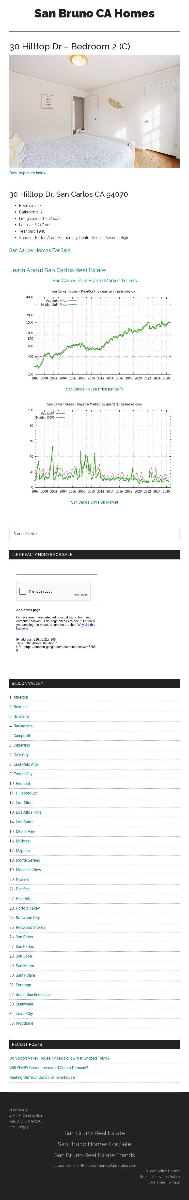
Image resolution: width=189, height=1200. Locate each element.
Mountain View (28, 870)
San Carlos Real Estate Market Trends (94, 281)
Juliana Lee (62, 1166)
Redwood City (28, 917)
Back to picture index (27, 173)
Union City (24, 1013)
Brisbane (21, 716)
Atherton (21, 697)
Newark (22, 879)
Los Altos (24, 802)
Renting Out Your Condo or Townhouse (42, 1077)
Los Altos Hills (28, 812)
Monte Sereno (28, 860)
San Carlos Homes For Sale (40, 250)
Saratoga (23, 985)
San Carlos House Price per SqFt (94, 389)
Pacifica (23, 889)
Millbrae (23, 841)
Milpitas (23, 850)
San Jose (24, 956)
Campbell (22, 735)
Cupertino (22, 745)
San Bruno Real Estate (94, 1133)
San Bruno (24, 937)
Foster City (23, 774)
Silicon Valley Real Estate (160, 1177)
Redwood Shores (31, 927)
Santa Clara (25, 975)
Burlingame (23, 726)
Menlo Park (25, 831)
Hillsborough (27, 793)
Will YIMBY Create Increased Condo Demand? (48, 1067)
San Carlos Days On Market (94, 502)
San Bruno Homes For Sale (94, 1144)
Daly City (21, 754)
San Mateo (25, 965)
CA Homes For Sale (164, 1182)
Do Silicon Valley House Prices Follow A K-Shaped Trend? (59, 1058)
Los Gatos (24, 822)
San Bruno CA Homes (94, 13)
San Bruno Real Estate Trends (94, 1155)
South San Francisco (33, 994)
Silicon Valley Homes (163, 1171)
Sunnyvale (24, 1004)
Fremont (23, 783)
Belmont (21, 707)
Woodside (24, 1023)
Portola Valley (28, 908)
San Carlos (25, 946)
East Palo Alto (26, 764)
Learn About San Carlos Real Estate (57, 270)
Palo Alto (24, 898)
